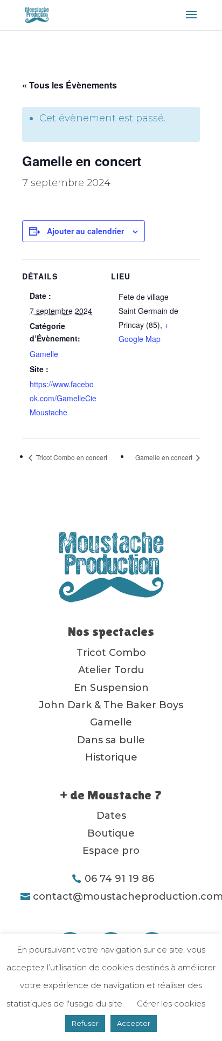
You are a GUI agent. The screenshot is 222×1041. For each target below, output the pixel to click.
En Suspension (111, 688)
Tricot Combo (111, 653)
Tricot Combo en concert (70, 457)
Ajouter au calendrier (85, 230)
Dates (111, 815)
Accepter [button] (133, 1023)
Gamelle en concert (164, 457)
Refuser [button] (85, 1023)
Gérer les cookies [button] (171, 1003)
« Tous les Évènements (69, 85)
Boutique (111, 833)
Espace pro (111, 851)
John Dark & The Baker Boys (111, 705)
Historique (111, 757)
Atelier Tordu (111, 670)
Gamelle (44, 353)
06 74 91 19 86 (119, 879)
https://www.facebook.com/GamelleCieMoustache (63, 398)
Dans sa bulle (111, 740)
